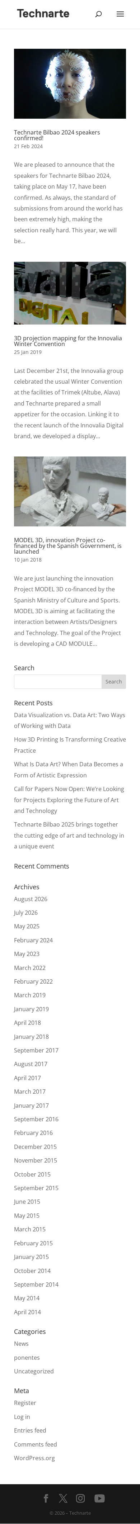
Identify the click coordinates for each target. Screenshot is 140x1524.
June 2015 (27, 1202)
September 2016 (36, 1119)
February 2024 (33, 940)
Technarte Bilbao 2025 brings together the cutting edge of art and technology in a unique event (69, 835)
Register (25, 1403)
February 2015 (33, 1243)
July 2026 (26, 913)
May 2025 (26, 926)
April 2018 (27, 1023)
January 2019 (31, 1009)
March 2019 (30, 995)
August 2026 (30, 899)
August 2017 (30, 1064)
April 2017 (27, 1078)
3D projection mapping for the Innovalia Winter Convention (68, 341)
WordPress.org (34, 1458)
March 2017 (30, 1091)
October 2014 (32, 1271)
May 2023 (26, 954)
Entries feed (30, 1430)
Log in (22, 1417)
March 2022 (30, 968)
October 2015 (32, 1174)
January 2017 (31, 1105)
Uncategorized (34, 1371)
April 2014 (27, 1312)
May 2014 (26, 1298)
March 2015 (30, 1229)
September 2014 (36, 1284)
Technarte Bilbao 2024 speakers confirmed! (57, 135)
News (21, 1344)
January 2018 (31, 1037)
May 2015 (26, 1216)
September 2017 (36, 1050)
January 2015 (31, 1257)
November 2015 (35, 1160)
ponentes (27, 1358)
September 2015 (36, 1188)
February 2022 (33, 981)
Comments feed (35, 1444)
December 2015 (35, 1147)
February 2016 (33, 1133)
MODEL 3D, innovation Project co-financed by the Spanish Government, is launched (68, 545)
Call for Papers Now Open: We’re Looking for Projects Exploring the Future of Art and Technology (69, 800)
